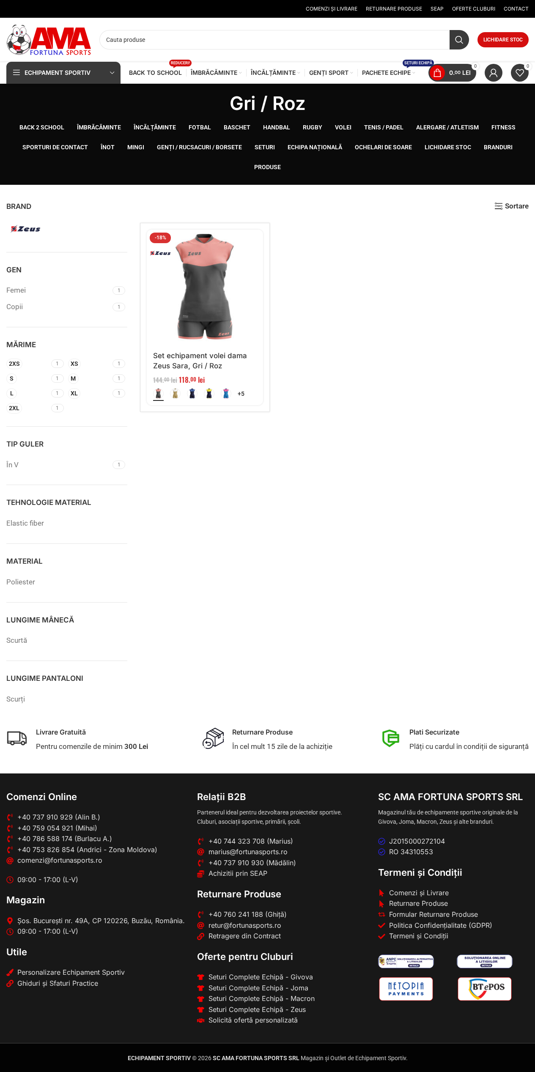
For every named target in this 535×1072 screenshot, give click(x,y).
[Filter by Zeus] (35, 228)
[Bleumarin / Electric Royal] (192, 393)
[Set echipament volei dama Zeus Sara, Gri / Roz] (205, 288)
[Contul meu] (493, 72)
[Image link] (406, 961)
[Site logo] (48, 39)
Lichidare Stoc (503, 40)
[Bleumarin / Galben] (209, 393)
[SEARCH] (459, 39)
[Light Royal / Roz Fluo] (226, 393)
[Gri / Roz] (158, 393)
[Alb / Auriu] (175, 393)
